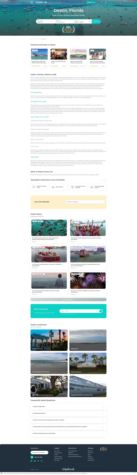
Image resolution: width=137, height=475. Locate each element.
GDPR (56, 454)
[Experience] (71, 21)
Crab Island (35, 146)
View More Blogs (67, 299)
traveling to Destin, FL (95, 87)
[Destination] (52, 21)
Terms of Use (58, 456)
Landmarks (91, 460)
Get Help (56, 451)
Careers (90, 456)
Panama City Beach (36, 79)
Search (97, 21)
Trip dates (76, 20)
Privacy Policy (58, 452)
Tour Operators (72, 451)
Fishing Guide (58, 458)
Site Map (56, 460)
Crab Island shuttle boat (51, 151)
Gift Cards (90, 458)
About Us (90, 451)
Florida (39, 39)
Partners (90, 452)
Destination (34, 39)
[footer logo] (68, 469)
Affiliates (70, 452)
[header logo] (40, 2)
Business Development (75, 456)
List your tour (91, 2)
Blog (89, 454)
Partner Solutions (73, 454)
